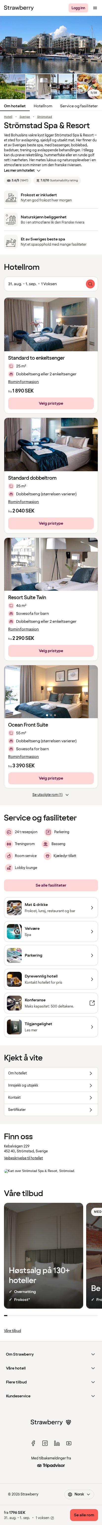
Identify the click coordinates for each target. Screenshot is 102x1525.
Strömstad (44, 117)
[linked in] (57, 1443)
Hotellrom (43, 106)
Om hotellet (15, 106)
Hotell (8, 117)
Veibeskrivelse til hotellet (23, 1158)
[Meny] (95, 8)
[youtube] (69, 1443)
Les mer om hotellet (19, 170)
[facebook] (33, 1443)
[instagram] (45, 1443)
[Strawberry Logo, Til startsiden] (19, 7)
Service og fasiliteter (79, 106)
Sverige (25, 117)
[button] (51, 564)
